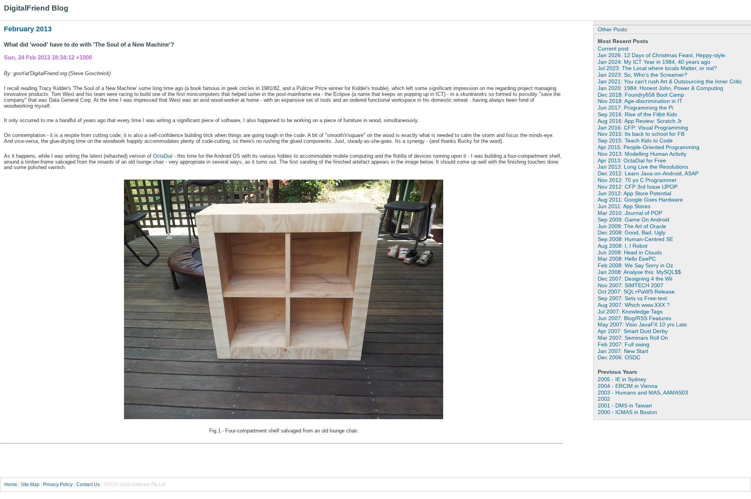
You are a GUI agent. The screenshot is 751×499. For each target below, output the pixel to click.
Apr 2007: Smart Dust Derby (633, 331)
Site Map (30, 484)
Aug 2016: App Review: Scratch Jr (640, 121)
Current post (613, 48)
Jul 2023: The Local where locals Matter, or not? (657, 68)
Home (10, 484)
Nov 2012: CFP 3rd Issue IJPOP (637, 187)
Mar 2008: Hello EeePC (627, 259)
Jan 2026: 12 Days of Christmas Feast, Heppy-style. (662, 55)
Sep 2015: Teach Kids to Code (635, 140)
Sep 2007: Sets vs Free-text (632, 298)
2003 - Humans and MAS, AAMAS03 (643, 392)
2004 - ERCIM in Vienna (628, 386)
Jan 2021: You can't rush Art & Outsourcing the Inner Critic (670, 81)
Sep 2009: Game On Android (633, 219)
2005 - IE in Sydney (622, 379)
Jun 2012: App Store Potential (634, 193)
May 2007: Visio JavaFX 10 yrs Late (642, 324)
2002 (604, 399)
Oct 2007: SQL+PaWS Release (636, 291)
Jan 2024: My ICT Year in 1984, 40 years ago (654, 62)
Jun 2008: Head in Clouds (630, 252)
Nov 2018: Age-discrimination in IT (640, 101)
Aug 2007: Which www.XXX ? (634, 305)
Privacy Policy (58, 484)
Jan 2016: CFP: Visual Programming (643, 127)
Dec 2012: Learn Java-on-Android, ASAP (648, 173)
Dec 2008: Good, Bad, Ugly (631, 232)
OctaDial (162, 156)
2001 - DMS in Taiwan (625, 405)
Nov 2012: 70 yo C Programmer (637, 180)
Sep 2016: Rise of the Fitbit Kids (637, 114)
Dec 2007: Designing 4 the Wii (635, 279)
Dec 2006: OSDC (619, 357)
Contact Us (88, 484)
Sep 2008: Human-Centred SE (635, 239)
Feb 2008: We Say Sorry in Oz (635, 265)
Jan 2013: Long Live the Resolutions (643, 167)
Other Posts (612, 29)
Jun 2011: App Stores (624, 206)
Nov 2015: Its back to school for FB (641, 134)
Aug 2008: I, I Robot (622, 246)
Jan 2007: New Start (623, 351)
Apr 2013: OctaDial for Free (632, 160)
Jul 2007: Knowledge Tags (630, 311)
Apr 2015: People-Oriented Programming (648, 147)
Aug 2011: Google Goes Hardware (640, 199)
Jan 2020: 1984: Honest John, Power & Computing (660, 88)
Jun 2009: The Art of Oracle (632, 226)
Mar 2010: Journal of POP (630, 213)
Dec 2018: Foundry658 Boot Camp (641, 95)
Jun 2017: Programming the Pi (635, 107)
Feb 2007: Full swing (623, 344)
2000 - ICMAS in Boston (627, 412)
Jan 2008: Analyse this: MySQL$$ (639, 272)
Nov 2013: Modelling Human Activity (642, 154)
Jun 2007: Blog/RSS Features (634, 318)
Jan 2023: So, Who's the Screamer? (642, 75)
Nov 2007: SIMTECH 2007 (630, 285)
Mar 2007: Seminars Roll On (633, 338)
